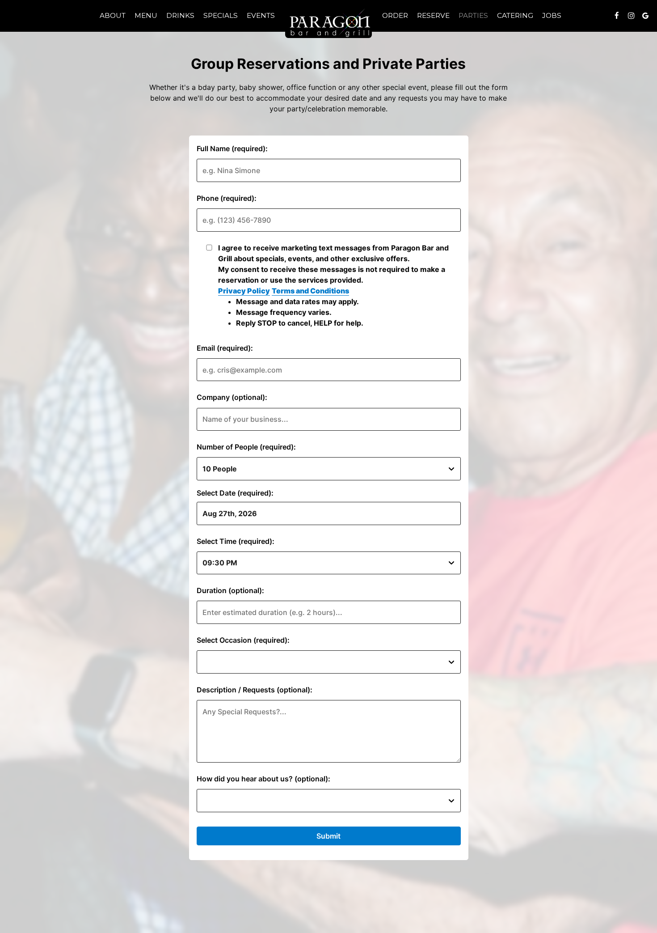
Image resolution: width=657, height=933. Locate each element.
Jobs (551, 15)
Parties (473, 15)
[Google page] (645, 15)
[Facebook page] (617, 15)
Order (395, 15)
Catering (515, 15)
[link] (328, 22)
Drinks (180, 15)
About (113, 15)
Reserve (433, 15)
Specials (220, 15)
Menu (146, 15)
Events (261, 15)
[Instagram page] (631, 15)
